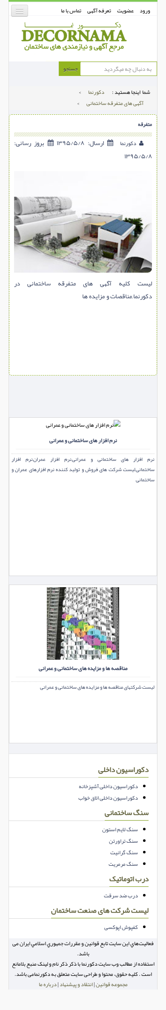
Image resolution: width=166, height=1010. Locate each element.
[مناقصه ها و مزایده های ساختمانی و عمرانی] (81, 622)
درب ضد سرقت (121, 895)
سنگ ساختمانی (127, 812)
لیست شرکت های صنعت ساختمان (100, 910)
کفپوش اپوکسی (121, 927)
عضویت (125, 10)
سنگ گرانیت (124, 852)
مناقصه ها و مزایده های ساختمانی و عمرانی (83, 669)
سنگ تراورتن (123, 841)
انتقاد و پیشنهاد (76, 984)
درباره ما (48, 984)
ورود (145, 10)
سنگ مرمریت (123, 864)
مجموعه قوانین (112, 984)
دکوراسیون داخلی (123, 769)
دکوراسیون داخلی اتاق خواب (108, 797)
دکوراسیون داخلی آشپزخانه (108, 786)
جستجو (70, 69)
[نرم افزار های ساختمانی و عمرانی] (81, 454)
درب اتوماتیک (129, 878)
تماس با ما (71, 10)
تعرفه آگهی (99, 10)
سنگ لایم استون (120, 829)
